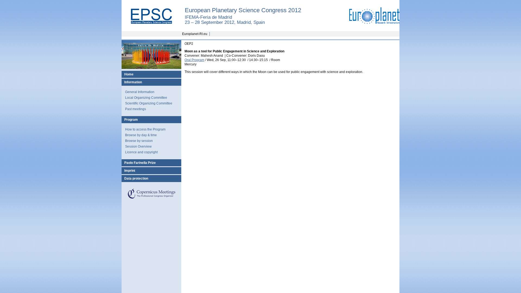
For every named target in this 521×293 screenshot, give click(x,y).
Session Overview (138, 146)
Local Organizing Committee (146, 98)
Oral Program (194, 60)
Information (133, 82)
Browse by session (139, 141)
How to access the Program (145, 129)
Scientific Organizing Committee (148, 103)
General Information (139, 92)
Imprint (129, 171)
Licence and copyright (141, 152)
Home (129, 74)
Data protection (136, 178)
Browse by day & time (141, 135)
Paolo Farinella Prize (140, 163)
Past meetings (135, 109)
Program (131, 120)
